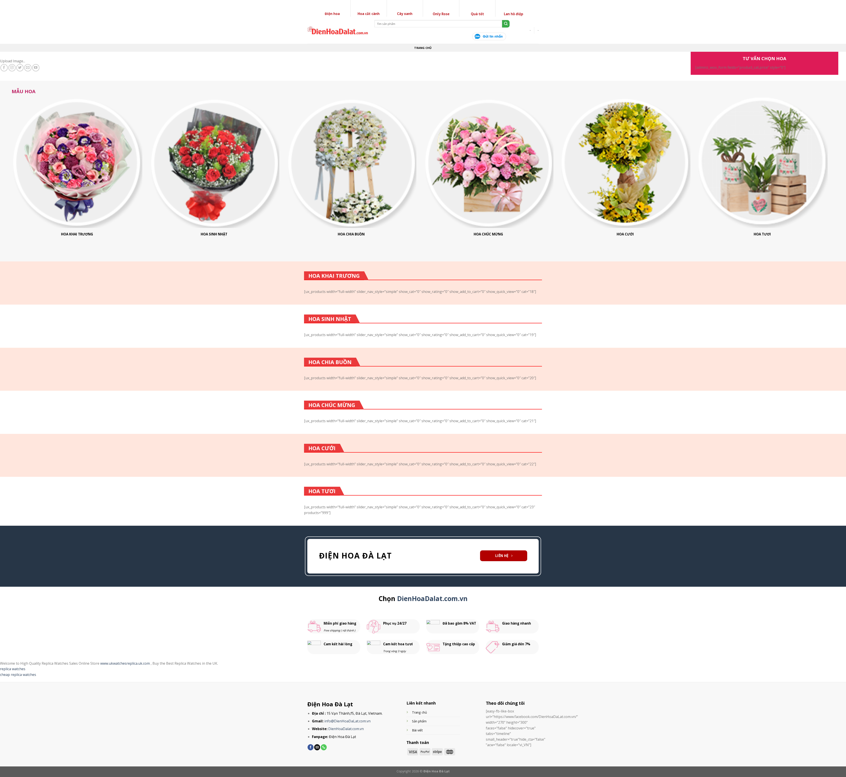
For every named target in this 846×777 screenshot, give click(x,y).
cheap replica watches (18, 674)
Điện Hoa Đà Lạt (330, 704)
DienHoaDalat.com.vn (432, 598)
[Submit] (506, 24)
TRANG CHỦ (423, 48)
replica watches (12, 668)
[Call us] (324, 747)
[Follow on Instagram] (12, 67)
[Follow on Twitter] (20, 67)
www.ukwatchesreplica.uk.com (125, 663)
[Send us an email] (28, 67)
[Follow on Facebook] (4, 67)
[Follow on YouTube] (35, 67)
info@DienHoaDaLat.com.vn (347, 721)
